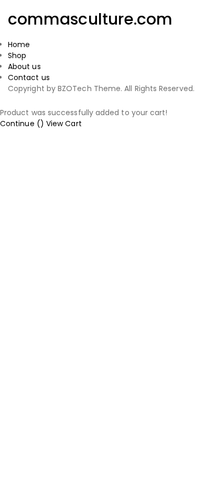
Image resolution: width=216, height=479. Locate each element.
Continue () (22, 123)
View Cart (64, 123)
